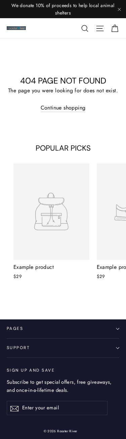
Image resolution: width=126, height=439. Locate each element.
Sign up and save (31, 370)
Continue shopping (63, 108)
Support (18, 347)
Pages (15, 328)
